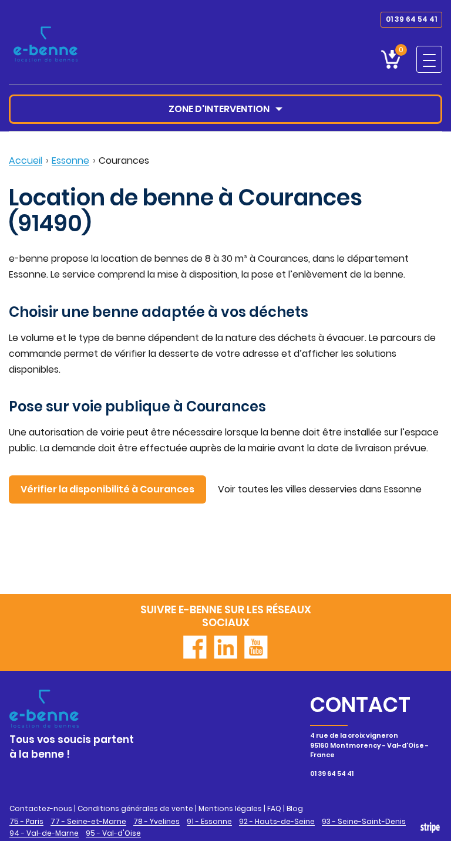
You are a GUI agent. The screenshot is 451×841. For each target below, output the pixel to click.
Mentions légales (230, 808)
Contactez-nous (40, 808)
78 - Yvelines (156, 821)
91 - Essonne (209, 821)
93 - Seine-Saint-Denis (364, 821)
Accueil (25, 160)
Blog (295, 808)
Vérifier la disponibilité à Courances (107, 489)
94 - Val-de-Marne (44, 833)
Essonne (70, 160)
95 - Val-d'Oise (113, 833)
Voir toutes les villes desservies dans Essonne (320, 489)
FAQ (274, 808)
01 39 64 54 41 (411, 19)
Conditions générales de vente (135, 808)
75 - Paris (26, 821)
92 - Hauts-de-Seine (277, 821)
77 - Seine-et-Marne (88, 821)
